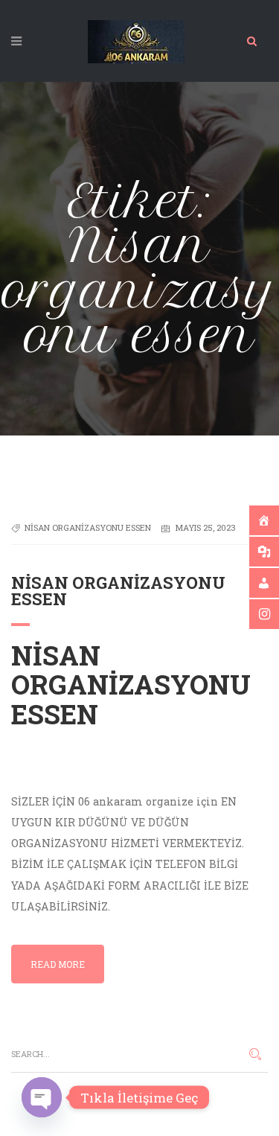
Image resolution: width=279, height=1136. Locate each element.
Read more (58, 964)
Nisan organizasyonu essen (88, 527)
